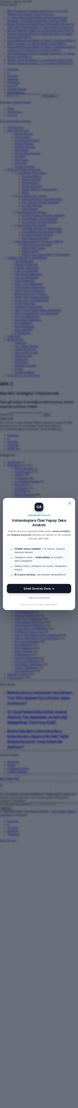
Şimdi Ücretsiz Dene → (39, 588)
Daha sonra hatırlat (39, 597)
